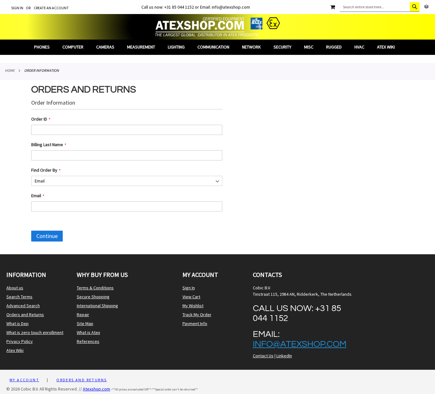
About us (14, 288)
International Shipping (97, 306)
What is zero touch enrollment (34, 332)
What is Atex (88, 332)
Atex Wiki (15, 350)
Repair (83, 314)
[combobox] (379, 7)
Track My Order (196, 314)
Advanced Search (23, 306)
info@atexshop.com (299, 344)
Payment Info (194, 323)
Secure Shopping (93, 297)
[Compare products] (426, 7)
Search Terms (19, 297)
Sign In (17, 7)
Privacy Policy (19, 341)
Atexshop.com (96, 389)
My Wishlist (192, 306)
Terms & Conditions (95, 288)
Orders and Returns (25, 314)
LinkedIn (284, 356)
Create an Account (51, 7)
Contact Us (263, 356)
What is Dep (17, 323)
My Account (24, 379)
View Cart (191, 297)
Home (10, 70)
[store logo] (217, 27)
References (88, 341)
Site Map (85, 323)
